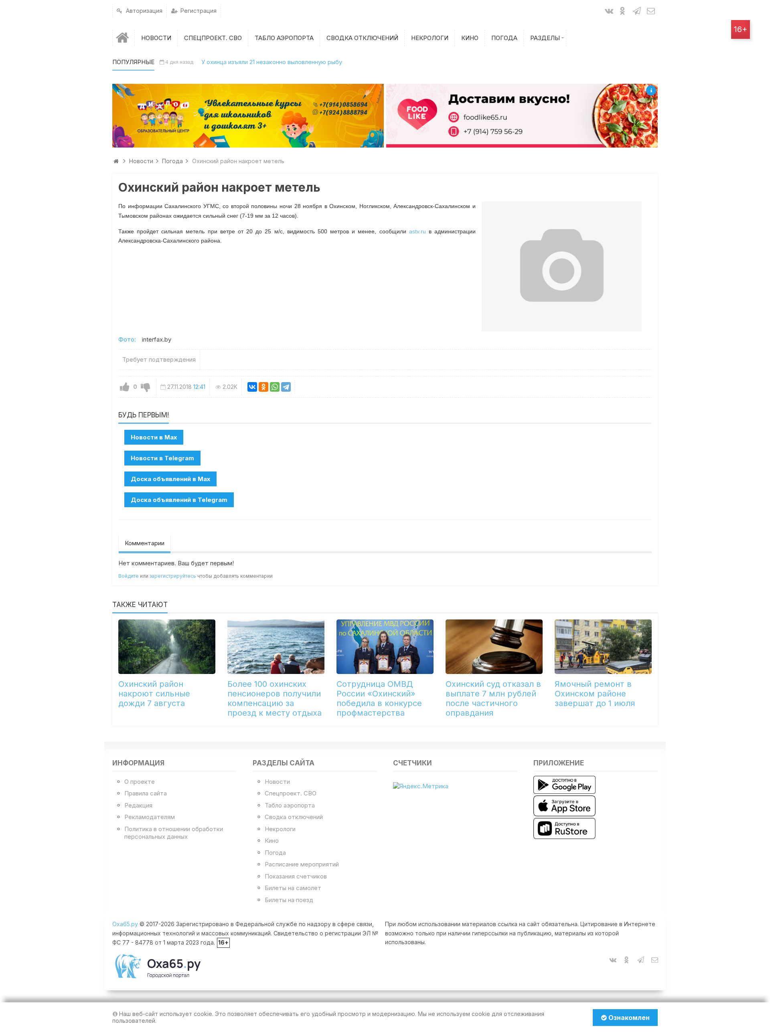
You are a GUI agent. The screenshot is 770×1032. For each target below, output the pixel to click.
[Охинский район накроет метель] (562, 266)
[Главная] (123, 38)
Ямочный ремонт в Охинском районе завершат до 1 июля (595, 693)
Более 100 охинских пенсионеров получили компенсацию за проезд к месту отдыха (274, 698)
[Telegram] (286, 387)
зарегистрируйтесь (173, 576)
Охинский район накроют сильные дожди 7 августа (154, 693)
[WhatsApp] (275, 387)
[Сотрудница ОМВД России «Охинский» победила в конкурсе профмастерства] (385, 646)
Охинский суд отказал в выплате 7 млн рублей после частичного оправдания (493, 698)
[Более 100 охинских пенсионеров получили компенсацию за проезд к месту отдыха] (275, 646)
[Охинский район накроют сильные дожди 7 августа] (166, 646)
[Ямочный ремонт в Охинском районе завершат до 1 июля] (603, 646)
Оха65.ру (125, 924)
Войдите (128, 576)
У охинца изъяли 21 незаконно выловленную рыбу (271, 62)
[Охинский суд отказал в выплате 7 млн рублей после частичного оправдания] (494, 646)
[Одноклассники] (263, 387)
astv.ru (417, 231)
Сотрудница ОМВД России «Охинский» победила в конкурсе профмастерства (379, 698)
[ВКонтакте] (252, 387)
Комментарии (144, 543)
